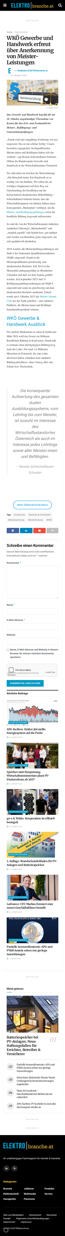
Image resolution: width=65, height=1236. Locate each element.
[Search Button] (60, 5)
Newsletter (51, 1215)
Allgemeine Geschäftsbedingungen (32, 1218)
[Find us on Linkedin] (6, 1168)
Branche (7, 1188)
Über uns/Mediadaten (13, 1215)
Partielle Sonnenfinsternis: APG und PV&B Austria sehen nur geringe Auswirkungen (29, 950)
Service (48, 1194)
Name (11, 605)
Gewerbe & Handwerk (40, 514)
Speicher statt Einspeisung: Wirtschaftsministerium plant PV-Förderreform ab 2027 (28, 775)
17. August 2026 (15, 869)
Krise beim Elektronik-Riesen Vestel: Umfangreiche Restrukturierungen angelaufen (36, 1081)
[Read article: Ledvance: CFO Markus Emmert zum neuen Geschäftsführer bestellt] (32, 887)
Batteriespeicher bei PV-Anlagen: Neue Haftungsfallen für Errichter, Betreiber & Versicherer (23, 1045)
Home (9, 32)
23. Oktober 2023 (18, 75)
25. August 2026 (15, 737)
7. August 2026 (14, 959)
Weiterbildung (35, 519)
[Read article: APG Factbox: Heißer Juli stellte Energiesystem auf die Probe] (32, 713)
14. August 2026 (15, 912)
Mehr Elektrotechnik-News (32, 505)
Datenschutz (9, 1222)
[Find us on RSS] (14, 1168)
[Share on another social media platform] (52, 530)
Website (11, 635)
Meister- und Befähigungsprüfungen (26, 212)
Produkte (49, 1188)
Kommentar (14, 563)
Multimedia (30, 1194)
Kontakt (7, 1218)
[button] (6, 1230)
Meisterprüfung (16, 519)
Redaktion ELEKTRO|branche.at (33, 70)
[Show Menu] (4, 5)
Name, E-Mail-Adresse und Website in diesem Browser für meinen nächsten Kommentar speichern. (34, 653)
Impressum (26, 1222)
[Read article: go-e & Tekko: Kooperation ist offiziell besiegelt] (32, 802)
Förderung (19, 514)
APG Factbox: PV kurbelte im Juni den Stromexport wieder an (36, 1105)
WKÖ (49, 519)
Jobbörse (29, 1188)
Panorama (29, 1199)
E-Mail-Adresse (16, 620)
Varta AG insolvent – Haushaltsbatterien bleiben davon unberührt (34, 1094)
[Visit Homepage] (32, 5)
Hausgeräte (9, 1199)
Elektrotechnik (21, 32)
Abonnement (35, 1215)
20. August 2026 (15, 784)
